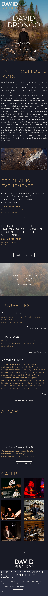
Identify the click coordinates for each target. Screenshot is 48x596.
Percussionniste (22, 49)
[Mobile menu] (40, 4)
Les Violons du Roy (18, 227)
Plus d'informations (37, 328)
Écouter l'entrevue (37, 352)
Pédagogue (23, 43)
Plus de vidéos (24, 463)
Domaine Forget (14, 226)
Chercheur (23, 55)
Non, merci (7, 592)
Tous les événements (24, 255)
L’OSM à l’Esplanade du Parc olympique (17, 199)
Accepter (18, 592)
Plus (44, 394)
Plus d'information (17, 586)
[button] (11, 489)
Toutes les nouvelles (24, 401)
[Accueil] (9, 2)
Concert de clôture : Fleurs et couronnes (21, 231)
